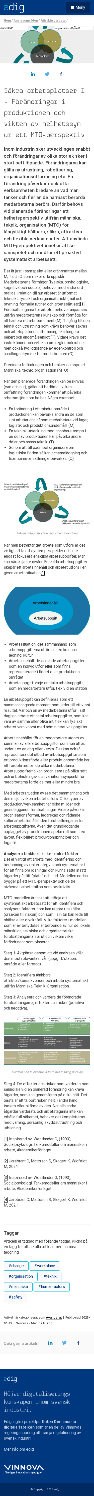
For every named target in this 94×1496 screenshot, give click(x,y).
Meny (80, 7)
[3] (6, 1177)
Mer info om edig (19, 1449)
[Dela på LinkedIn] (33, 74)
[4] (6, 1199)
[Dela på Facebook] (61, 74)
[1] (82, 304)
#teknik (50, 1276)
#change (16, 1265)
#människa (18, 1286)
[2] (6, 1161)
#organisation (21, 1276)
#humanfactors (51, 1286)
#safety (16, 1297)
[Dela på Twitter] (47, 74)
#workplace (44, 1265)
